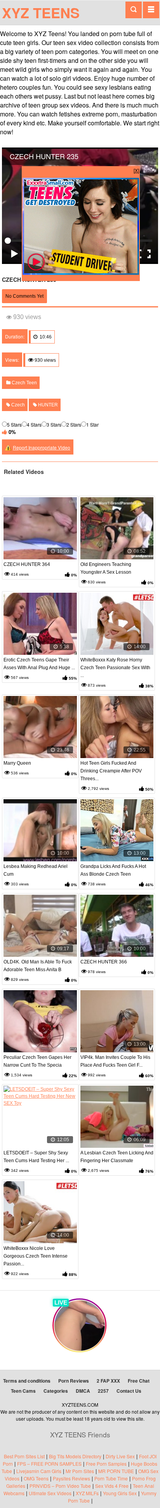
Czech (17, 405)
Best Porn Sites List (24, 1456)
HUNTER (47, 405)
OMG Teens (36, 1478)
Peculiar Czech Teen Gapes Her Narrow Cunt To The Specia (37, 1061)
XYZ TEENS (41, 12)
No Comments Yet (24, 296)
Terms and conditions (26, 1380)
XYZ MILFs (87, 1493)
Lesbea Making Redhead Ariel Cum (35, 870)
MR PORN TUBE (116, 1471)
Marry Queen (17, 763)
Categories (55, 1390)
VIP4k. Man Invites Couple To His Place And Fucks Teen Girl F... (115, 1061)
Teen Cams (23, 1390)
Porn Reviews (73, 1380)
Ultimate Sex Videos (50, 1493)
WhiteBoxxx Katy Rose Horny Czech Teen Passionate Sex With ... (115, 667)
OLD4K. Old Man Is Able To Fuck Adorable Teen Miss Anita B (37, 965)
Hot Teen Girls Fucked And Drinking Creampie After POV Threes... (111, 770)
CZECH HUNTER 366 (103, 962)
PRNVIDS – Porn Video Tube (60, 1485)
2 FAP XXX (108, 1380)
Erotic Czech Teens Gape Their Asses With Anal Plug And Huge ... (39, 663)
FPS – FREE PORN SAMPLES (49, 1463)
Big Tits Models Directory (75, 1456)
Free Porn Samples (106, 1463)
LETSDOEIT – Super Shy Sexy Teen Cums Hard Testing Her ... (36, 1156)
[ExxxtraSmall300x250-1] (81, 272)
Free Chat (139, 1380)
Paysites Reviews (71, 1478)
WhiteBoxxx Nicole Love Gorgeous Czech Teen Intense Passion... (35, 1256)
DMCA (83, 1390)
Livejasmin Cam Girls (38, 1471)
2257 (103, 1390)
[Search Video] (133, 10)
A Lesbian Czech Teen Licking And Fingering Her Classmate (116, 1156)
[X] (136, 170)
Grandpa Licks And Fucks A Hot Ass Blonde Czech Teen (113, 870)
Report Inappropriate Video (41, 447)
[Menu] (151, 9)
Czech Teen (23, 382)
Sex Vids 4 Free (112, 1485)
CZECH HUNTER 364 (26, 564)
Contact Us (129, 1390)
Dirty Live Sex (120, 1456)
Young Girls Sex (120, 1493)
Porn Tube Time (111, 1478)
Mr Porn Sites (80, 1471)
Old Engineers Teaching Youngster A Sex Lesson (105, 568)
